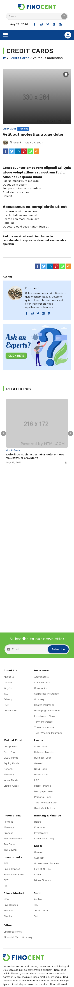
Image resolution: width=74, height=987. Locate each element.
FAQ (6, 704)
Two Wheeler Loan (45, 802)
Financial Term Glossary (18, 937)
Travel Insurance (44, 727)
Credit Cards (19, 58)
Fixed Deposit (12, 868)
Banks (37, 821)
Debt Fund (10, 752)
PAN (36, 916)
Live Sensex (11, 904)
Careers (8, 682)
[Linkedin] (18, 151)
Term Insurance (43, 721)
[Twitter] (12, 151)
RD (5, 885)
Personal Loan (43, 796)
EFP (6, 863)
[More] (36, 151)
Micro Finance (42, 785)
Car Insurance (42, 682)
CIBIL (37, 904)
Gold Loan (40, 768)
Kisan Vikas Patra (14, 874)
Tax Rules (9, 844)
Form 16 (8, 821)
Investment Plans (44, 716)
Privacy (8, 699)
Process (8, 832)
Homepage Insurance (47, 710)
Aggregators (41, 676)
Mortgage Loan (43, 791)
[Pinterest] (24, 151)
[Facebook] (5, 151)
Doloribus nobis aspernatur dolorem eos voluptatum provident (35, 456)
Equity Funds (11, 763)
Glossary (39, 699)
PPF (6, 880)
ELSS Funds (11, 757)
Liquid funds (11, 785)
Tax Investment (13, 838)
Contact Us (10, 710)
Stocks (8, 916)
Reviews (8, 910)
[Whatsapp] (30, 151)
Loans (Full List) (44, 838)
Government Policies (46, 863)
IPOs (6, 899)
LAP (36, 780)
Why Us (8, 688)
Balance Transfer (44, 752)
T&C (6, 693)
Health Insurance (44, 704)
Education (40, 827)
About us (9, 676)
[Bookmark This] (65, 74)
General (8, 768)
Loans (37, 874)
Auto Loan (40, 746)
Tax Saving (10, 849)
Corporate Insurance (46, 693)
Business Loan (43, 757)
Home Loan (41, 774)
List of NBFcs (42, 868)
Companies (40, 688)
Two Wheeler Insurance (48, 732)
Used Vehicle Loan (45, 808)
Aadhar (38, 899)
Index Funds (11, 780)
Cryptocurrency (13, 931)
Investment (41, 832)
